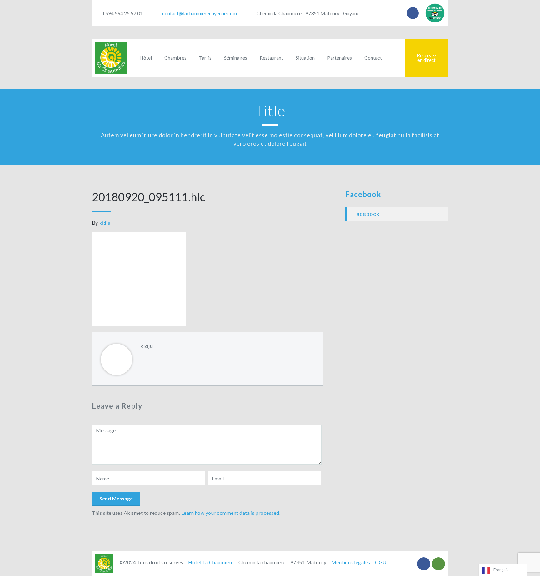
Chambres (175, 58)
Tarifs (205, 58)
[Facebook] (413, 13)
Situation (305, 58)
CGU (381, 562)
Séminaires (235, 58)
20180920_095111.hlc (148, 197)
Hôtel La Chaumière (210, 562)
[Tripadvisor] (438, 563)
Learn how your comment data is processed (230, 513)
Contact (373, 58)
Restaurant (271, 58)
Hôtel (145, 58)
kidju (105, 223)
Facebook (363, 194)
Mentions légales (350, 562)
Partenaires (339, 58)
